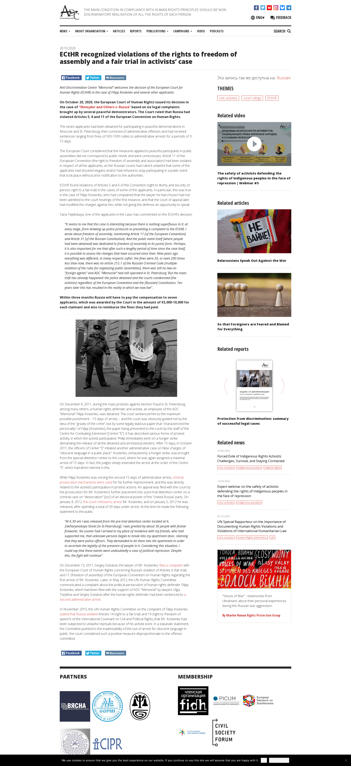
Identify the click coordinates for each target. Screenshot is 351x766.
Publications (156, 31)
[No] (346, 760)
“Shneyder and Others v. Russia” (105, 107)
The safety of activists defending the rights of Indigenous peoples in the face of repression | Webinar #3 (253, 178)
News (64, 31)
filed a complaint (171, 565)
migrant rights (273, 467)
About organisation (90, 31)
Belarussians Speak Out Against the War (251, 260)
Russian (284, 78)
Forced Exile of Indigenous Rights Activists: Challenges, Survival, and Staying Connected (250, 458)
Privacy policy (279, 760)
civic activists (228, 98)
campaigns (181, 31)
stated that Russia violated (79, 614)
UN (272, 537)
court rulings (252, 98)
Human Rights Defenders (252, 537)
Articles (119, 31)
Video (201, 31)
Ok (263, 760)
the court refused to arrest (102, 502)
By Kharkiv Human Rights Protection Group (251, 615)
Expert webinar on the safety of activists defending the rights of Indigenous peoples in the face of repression (252, 491)
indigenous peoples (249, 467)
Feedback (283, 17)
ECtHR (272, 98)
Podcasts (217, 31)
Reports (136, 31)
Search (280, 31)
